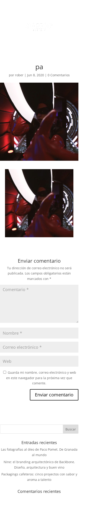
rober (19, 75)
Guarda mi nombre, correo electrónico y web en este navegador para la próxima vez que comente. (41, 377)
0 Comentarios (59, 75)
